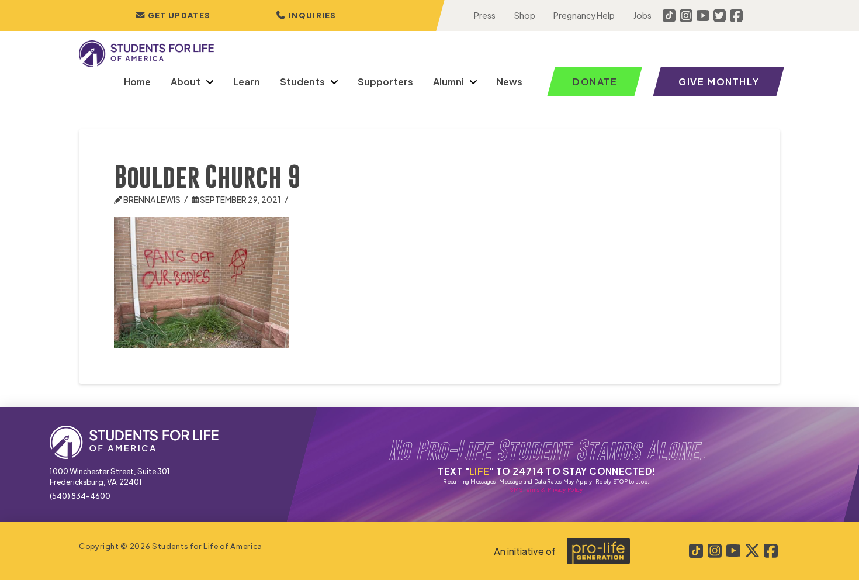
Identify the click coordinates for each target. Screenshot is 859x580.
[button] (306, 15)
